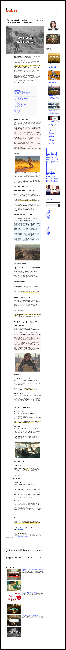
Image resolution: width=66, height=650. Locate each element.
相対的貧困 (48, 172)
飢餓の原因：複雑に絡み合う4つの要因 (22, 93)
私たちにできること (17, 110)
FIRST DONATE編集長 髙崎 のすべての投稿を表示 (22, 536)
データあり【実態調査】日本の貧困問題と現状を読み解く (29, 627)
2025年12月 (48, 218)
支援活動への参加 (18, 112)
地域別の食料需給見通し (19, 97)
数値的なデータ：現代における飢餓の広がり (22, 92)
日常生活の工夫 (18, 111)
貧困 (47, 178)
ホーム (47, 238)
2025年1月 (48, 228)
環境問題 (57, 170)
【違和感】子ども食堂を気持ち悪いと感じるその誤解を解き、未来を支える (32, 604)
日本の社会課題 (51, 140)
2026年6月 (48, 212)
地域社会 (53, 159)
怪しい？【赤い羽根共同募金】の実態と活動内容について (29, 592)
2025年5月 (48, 224)
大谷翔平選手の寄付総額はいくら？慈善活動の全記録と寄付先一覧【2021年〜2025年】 (54, 97)
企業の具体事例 (18, 109)
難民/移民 (56, 178)
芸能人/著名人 (52, 174)
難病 (47, 180)
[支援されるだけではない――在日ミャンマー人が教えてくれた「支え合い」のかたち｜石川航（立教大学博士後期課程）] (54, 58)
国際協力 (48, 159)
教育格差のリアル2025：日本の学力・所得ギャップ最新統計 (30, 581)
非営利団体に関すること (52, 143)
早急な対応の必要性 (19, 99)
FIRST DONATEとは (48, 10)
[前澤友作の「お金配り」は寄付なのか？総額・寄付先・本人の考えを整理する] (54, 75)
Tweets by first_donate (49, 199)
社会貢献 (53, 172)
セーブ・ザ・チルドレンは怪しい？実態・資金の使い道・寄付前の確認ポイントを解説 (53, 123)
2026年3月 (48, 215)
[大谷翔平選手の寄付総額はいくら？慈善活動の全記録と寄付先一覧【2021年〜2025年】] (54, 90)
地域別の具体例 (18, 103)
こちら (26, 82)
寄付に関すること (51, 138)
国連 (55, 157)
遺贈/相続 (52, 178)
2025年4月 (48, 225)
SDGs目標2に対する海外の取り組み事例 (21, 100)
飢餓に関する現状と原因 (18, 91)
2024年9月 (48, 232)
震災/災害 (52, 180)
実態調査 (53, 161)
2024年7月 (48, 234)
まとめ (15, 115)
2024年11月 (48, 230)
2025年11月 (48, 219)
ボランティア (54, 153)
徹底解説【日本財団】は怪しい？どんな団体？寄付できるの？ (30, 615)
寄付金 (52, 163)
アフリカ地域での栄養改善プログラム (23, 104)
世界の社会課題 (8, 539)
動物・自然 (50, 135)
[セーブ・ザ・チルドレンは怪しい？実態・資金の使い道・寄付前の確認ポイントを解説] (54, 118)
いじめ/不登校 (49, 151)
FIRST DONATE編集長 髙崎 (9, 537)
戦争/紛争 (57, 163)
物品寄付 (53, 170)
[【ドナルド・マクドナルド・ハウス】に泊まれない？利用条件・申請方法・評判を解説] (54, 105)
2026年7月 (48, 211)
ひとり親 (54, 151)
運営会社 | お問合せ (56, 10)
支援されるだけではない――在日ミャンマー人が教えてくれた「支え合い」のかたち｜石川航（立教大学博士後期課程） (53, 66)
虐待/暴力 (48, 176)
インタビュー (50, 130)
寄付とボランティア (19, 113)
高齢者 (56, 180)
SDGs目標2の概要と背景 (18, 88)
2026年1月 (48, 217)
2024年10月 (48, 231)
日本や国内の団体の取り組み (19, 106)
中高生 (52, 155)
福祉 (57, 172)
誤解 (55, 176)
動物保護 (48, 157)
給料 (47, 174)
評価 (52, 176)
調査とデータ (12, 539)
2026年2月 (48, 216)
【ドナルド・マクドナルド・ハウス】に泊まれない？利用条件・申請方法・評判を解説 (53, 112)
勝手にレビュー (51, 136)
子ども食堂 (48, 161)
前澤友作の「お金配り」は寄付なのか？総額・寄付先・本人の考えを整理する (53, 82)
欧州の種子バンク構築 (19, 105)
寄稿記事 (49, 139)
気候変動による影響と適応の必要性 (21, 98)
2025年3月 (48, 226)
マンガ (49, 132)
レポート (48, 155)
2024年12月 (48, 229)
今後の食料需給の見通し (18, 94)
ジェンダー (48, 153)
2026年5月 (48, 213)
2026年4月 (48, 214)
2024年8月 (48, 233)
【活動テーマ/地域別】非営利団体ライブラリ (36, 10)
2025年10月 (48, 220)
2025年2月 (48, 227)
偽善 (56, 155)
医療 (52, 157)
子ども (57, 159)
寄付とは (48, 163)
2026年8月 (48, 210)
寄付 (57, 161)
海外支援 (48, 170)
